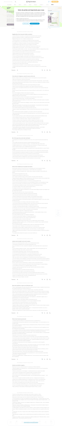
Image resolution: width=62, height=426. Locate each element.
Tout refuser (31, 25)
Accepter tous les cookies (35, 23)
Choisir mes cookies (26, 23)
